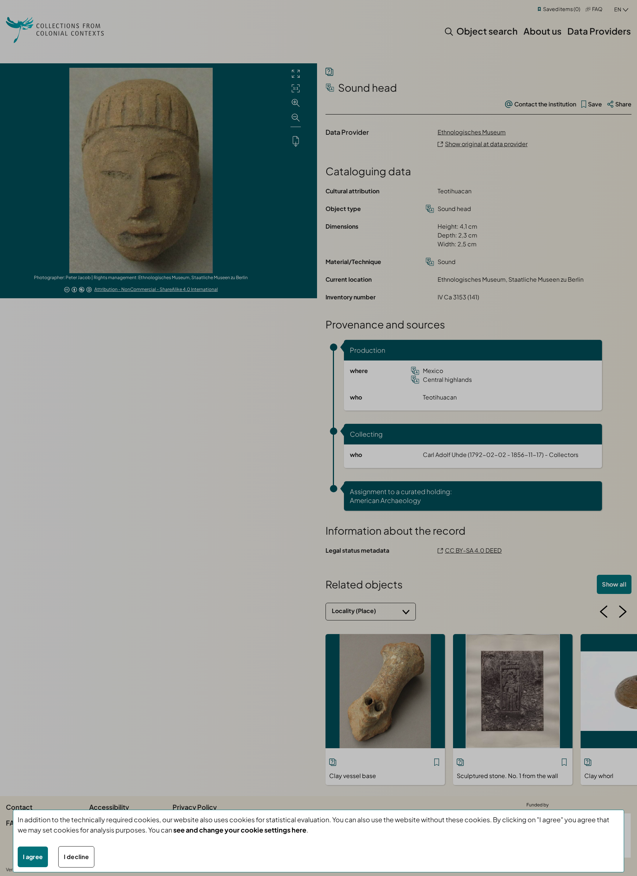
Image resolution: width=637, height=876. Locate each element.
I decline (76, 857)
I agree (33, 857)
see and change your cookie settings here (239, 830)
